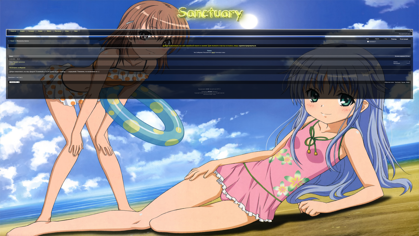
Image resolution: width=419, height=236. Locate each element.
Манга (49, 31)
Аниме (40, 31)
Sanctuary (398, 82)
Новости (13, 31)
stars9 (13, 64)
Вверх (408, 82)
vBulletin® (210, 91)
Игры (67, 31)
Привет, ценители (19, 62)
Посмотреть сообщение (17, 68)
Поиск (12, 41)
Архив (403, 82)
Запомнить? (372, 41)
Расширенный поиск (404, 34)
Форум (22, 31)
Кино (75, 31)
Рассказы (58, 31)
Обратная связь (389, 82)
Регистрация (404, 39)
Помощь (394, 39)
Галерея (31, 31)
